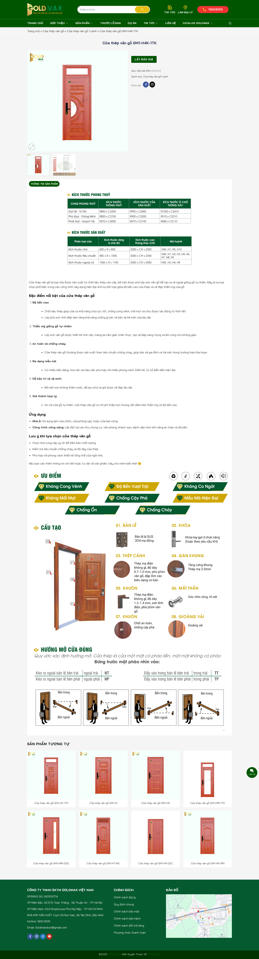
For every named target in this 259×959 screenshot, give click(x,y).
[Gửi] (142, 9)
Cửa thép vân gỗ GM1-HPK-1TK (207, 803)
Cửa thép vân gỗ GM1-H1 (103, 803)
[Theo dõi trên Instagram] (36, 937)
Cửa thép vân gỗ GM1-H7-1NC (103, 863)
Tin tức (149, 23)
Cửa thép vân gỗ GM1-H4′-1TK (51, 803)
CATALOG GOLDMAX (196, 23)
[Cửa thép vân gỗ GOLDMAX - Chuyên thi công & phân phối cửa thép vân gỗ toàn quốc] (45, 9)
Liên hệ (170, 23)
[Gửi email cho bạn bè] (152, 85)
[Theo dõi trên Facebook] (30, 937)
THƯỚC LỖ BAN (110, 23)
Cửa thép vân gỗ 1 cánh (82, 31)
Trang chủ (35, 23)
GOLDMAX (153, 954)
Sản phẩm (82, 23)
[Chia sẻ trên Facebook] (146, 85)
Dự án (132, 23)
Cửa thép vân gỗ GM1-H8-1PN (207, 863)
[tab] (44, 184)
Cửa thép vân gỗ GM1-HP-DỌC (155, 863)
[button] (31, 147)
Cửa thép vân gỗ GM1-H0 (155, 803)
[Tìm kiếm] (230, 23)
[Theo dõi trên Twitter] (43, 937)
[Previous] (33, 101)
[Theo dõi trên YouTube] (49, 937)
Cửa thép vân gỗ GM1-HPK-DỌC (51, 863)
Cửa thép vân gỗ (53, 31)
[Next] (121, 101)
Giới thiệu (57, 23)
